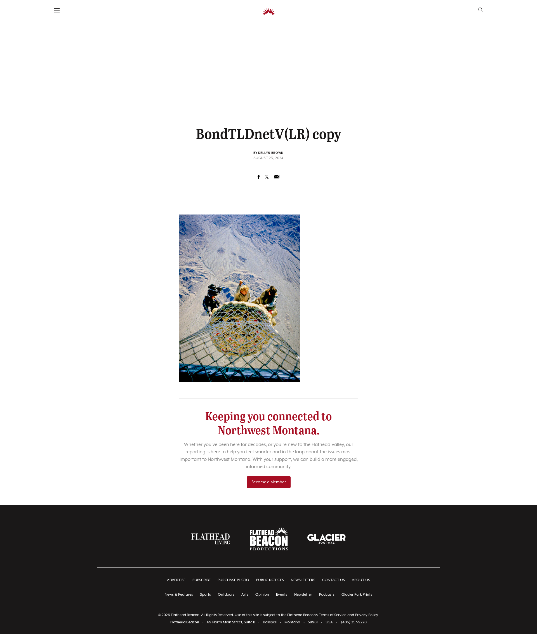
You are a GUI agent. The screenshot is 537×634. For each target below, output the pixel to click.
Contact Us (333, 580)
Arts (244, 595)
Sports (205, 595)
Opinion (262, 595)
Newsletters (303, 580)
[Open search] (481, 10)
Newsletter (303, 595)
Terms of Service (332, 615)
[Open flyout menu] (56, 10)
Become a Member (268, 482)
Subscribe (201, 580)
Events (281, 595)
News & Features (179, 595)
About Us (361, 580)
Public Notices (270, 580)
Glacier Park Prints (356, 595)
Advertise (176, 580)
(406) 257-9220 (354, 622)
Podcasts (327, 595)
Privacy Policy (366, 615)
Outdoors (226, 595)
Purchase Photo (233, 580)
